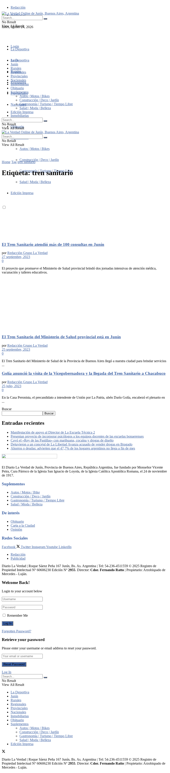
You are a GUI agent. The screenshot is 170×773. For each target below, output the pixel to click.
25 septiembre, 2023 (16, 349)
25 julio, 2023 (11, 386)
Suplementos (20, 92)
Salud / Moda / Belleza (26, 504)
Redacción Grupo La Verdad (27, 253)
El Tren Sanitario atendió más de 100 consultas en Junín (53, 244)
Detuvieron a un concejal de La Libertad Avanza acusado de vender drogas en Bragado (71, 444)
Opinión (16, 529)
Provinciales (19, 76)
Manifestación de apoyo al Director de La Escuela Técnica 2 (53, 432)
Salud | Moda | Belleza (35, 108)
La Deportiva (20, 49)
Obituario (17, 88)
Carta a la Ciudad (23, 525)
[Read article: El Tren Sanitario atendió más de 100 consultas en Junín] (85, 210)
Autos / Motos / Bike (25, 492)
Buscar (7, 409)
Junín (14, 64)
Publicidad (18, 558)
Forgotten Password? (16, 631)
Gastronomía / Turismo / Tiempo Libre (37, 500)
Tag (14, 162)
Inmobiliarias (20, 115)
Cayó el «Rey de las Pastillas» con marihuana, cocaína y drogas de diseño (62, 440)
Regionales (18, 72)
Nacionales (18, 104)
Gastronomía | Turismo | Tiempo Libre (46, 104)
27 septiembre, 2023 (16, 257)
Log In (6, 672)
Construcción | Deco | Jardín (39, 160)
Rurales (16, 68)
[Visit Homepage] (40, 13)
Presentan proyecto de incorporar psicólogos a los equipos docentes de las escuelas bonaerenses (77, 436)
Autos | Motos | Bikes (34, 149)
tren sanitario (26, 162)
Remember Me (17, 615)
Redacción (18, 7)
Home (6, 162)
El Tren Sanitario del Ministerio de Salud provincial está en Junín (61, 337)
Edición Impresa (22, 112)
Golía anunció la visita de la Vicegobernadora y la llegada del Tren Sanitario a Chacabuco (84, 373)
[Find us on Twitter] (3, 35)
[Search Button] (45, 18)
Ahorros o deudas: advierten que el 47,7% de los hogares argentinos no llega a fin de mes (73, 448)
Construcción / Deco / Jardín (30, 496)
